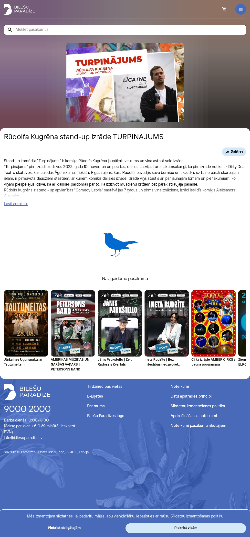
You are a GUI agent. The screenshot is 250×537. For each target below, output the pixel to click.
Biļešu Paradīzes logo (105, 416)
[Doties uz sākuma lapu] (19, 9)
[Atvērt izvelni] (240, 9)
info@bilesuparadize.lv (23, 438)
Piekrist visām (185, 528)
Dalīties (237, 151)
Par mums (96, 406)
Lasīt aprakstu (16, 204)
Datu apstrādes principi (191, 396)
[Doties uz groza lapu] (217, 9)
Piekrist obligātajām (64, 528)
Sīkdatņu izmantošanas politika (198, 406)
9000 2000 (27, 409)
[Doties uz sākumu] (27, 392)
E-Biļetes (95, 396)
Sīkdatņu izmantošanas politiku (196, 516)
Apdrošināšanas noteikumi (194, 416)
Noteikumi (180, 387)
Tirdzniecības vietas (104, 387)
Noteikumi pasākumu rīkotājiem (198, 426)
